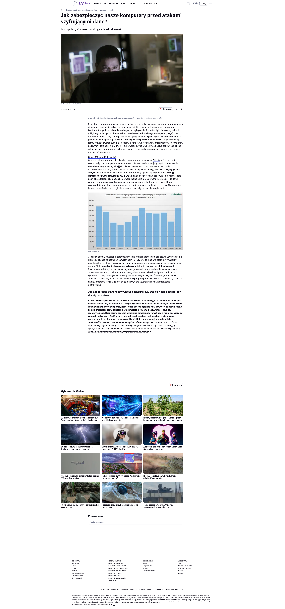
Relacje (180, 573)
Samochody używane (184, 568)
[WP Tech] (86, 3)
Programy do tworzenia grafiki (117, 578)
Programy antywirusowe (115, 573)
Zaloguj (203, 4)
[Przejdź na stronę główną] (75, 5)
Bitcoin (156, 160)
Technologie (98, 4)
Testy (179, 563)
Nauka (123, 4)
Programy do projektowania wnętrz (118, 568)
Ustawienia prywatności (174, 589)
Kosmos (112, 4)
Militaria (133, 4)
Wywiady (181, 571)
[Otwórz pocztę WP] (188, 3)
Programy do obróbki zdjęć (116, 563)
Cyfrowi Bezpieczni (77, 575)
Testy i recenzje (147, 566)
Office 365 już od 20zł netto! (102, 157)
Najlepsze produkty (149, 571)
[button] (194, 3)
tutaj (114, 604)
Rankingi (145, 568)
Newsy (145, 563)
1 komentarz (167, 109)
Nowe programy (112, 580)
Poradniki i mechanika (185, 566)
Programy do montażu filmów (117, 571)
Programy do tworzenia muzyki (117, 566)
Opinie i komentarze (149, 4)
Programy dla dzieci (114, 575)
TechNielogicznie (77, 578)
